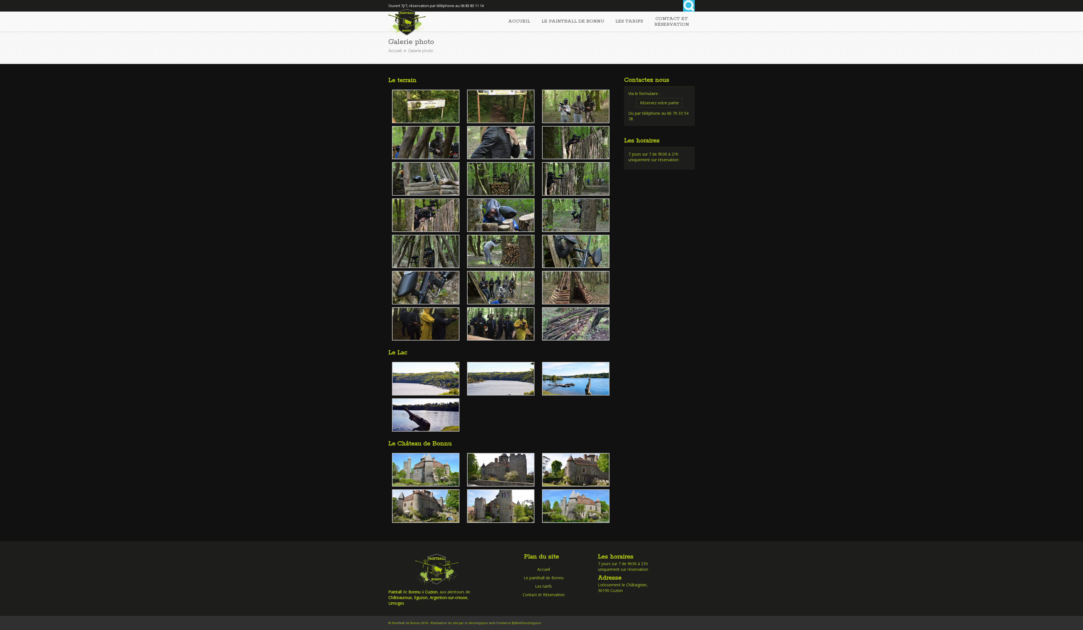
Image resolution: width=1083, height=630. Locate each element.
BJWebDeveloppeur (527, 623)
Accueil (395, 50)
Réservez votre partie (659, 102)
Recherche (689, 6)
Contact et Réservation (544, 594)
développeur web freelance (489, 623)
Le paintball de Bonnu (543, 577)
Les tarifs (543, 586)
